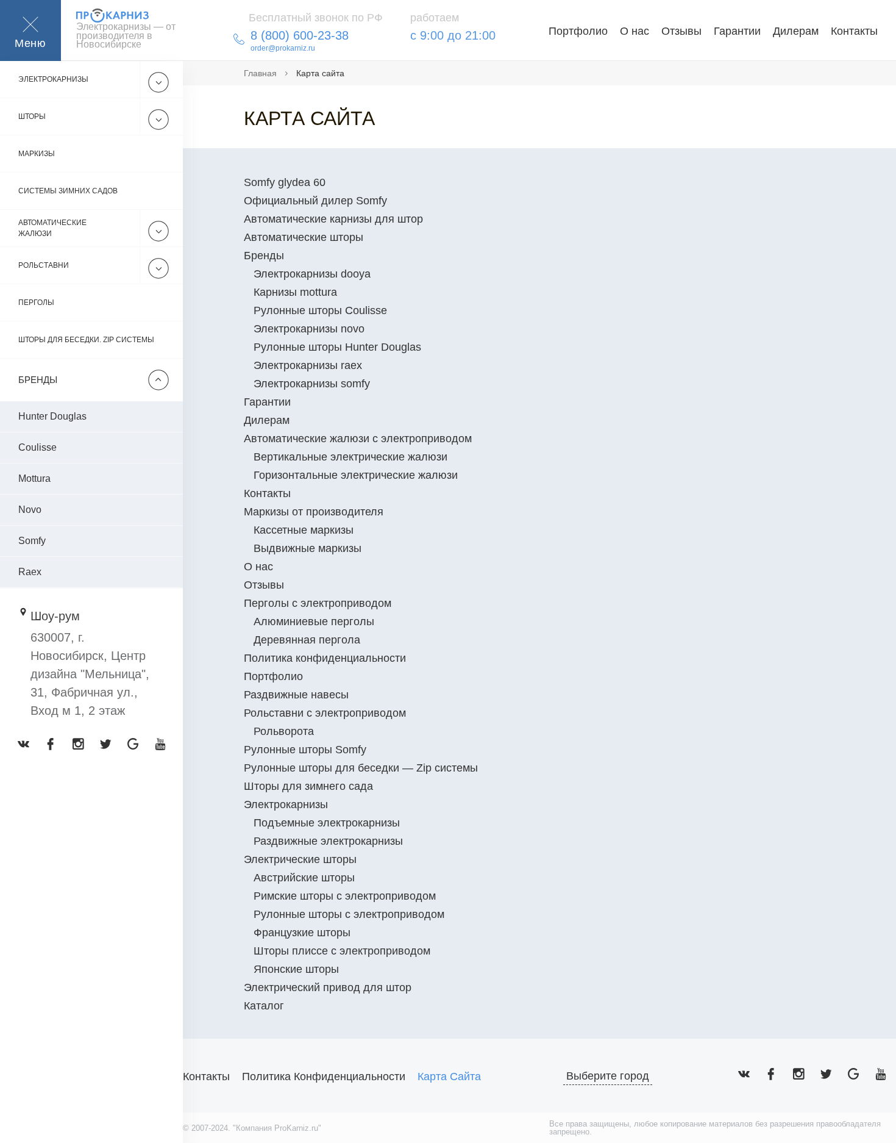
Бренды (264, 255)
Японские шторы (296, 969)
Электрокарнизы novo (309, 329)
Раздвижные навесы (296, 695)
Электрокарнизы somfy (312, 384)
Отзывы (681, 31)
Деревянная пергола (307, 640)
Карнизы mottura (295, 292)
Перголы (36, 302)
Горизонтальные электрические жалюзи (356, 475)
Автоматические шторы (303, 237)
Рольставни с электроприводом (325, 713)
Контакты (854, 31)
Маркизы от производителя (313, 512)
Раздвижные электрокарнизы (328, 841)
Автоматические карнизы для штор (333, 219)
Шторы (32, 116)
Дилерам (796, 31)
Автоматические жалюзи (52, 228)
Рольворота (284, 731)
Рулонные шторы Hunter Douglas (337, 347)
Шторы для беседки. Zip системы (86, 339)
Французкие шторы (302, 932)
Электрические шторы (300, 859)
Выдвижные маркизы (307, 548)
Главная (260, 73)
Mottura (34, 478)
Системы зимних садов (68, 191)
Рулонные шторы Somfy (305, 749)
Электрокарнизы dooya (312, 274)
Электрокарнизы (53, 79)
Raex (29, 572)
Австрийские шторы (304, 878)
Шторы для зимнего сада (308, 786)
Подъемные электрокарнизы (327, 823)
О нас (634, 31)
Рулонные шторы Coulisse (320, 310)
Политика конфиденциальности (325, 658)
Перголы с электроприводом (317, 603)
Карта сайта (449, 1076)
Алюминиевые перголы (314, 621)
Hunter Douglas (52, 416)
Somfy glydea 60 (284, 182)
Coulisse (37, 447)
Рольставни (43, 265)
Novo (29, 509)
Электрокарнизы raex (308, 365)
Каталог (264, 1006)
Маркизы (36, 153)
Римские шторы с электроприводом (345, 896)
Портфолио (578, 31)
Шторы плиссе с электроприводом (342, 951)
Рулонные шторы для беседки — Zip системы (361, 768)
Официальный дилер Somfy (315, 201)
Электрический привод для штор (327, 987)
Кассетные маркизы (304, 530)
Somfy (32, 541)
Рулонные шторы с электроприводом (349, 914)
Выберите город (607, 1076)
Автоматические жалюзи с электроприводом (358, 438)
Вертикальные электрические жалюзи (350, 457)
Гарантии (737, 31)
